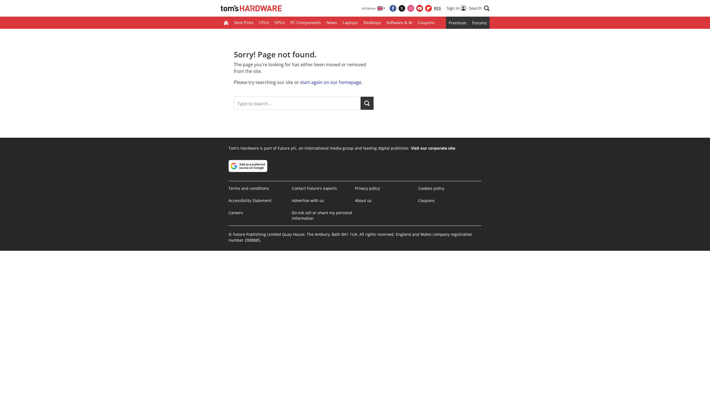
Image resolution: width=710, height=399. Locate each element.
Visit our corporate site (433, 148)
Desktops (372, 22)
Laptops (350, 22)
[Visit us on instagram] (410, 8)
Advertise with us (308, 200)
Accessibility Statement (250, 200)
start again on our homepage (330, 82)
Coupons (426, 22)
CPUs (264, 22)
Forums (479, 22)
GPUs (279, 22)
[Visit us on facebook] (393, 8)
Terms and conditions (249, 188)
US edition (320, 390)
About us (363, 200)
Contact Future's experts (314, 188)
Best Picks (243, 22)
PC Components (305, 22)
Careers (236, 212)
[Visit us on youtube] (419, 8)
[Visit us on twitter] (402, 8)
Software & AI (399, 22)
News (331, 22)
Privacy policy (367, 188)
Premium (457, 22)
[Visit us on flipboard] (428, 8)
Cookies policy (431, 188)
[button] (479, 8)
